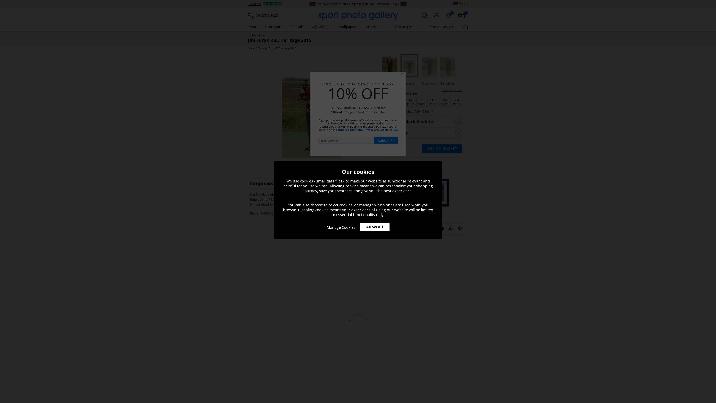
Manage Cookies (341, 227)
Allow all (374, 226)
